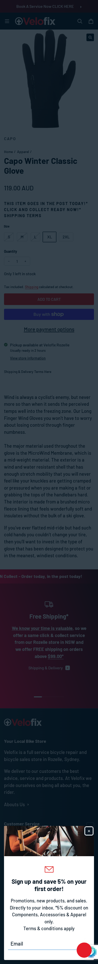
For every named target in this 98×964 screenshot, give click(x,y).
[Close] (89, 831)
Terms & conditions (43, 928)
